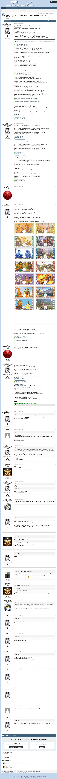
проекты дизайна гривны (10, 766)
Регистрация (53, 1)
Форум (3, 7)
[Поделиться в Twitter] (4, 757)
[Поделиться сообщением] (55, 23)
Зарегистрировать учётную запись (16, 747)
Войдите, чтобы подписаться (43, 13)
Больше (54, 9)
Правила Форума (16, 7)
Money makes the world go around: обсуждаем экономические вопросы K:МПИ (19, 762)
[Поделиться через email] (8, 757)
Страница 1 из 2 (14, 20)
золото (33, 82)
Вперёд (7, 20)
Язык (27, 775)
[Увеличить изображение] (34, 234)
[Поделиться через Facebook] (2, 757)
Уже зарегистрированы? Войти (43, 1)
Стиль (30, 775)
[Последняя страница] (10, 21)
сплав (26, 82)
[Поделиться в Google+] (6, 757)
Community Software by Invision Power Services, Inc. (29, 777)
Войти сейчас (42, 747)
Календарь (8, 7)
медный (23, 82)
